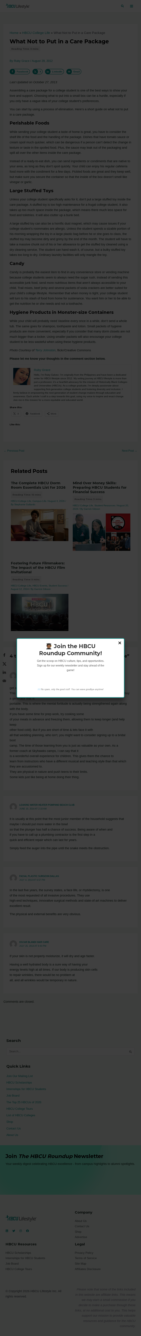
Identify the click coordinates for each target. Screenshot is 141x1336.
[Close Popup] (119, 643)
